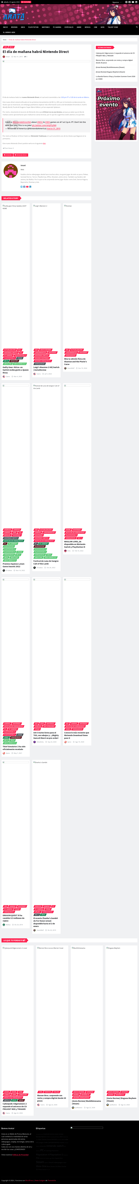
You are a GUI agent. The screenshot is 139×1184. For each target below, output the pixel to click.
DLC (61, 1137)
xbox (64, 1162)
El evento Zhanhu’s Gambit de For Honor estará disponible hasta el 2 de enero (45, 922)
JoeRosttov (78, 1108)
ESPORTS (54, 1139)
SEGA (53, 1158)
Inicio (5, 27)
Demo (58, 1137)
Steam (40, 1162)
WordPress (29, 1180)
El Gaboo (9, 570)
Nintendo (46, 27)
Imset (8, 57)
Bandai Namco (41, 1137)
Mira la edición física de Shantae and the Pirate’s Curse (75, 361)
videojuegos (58, 1162)
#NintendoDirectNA (22, 122)
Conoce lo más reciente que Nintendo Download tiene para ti (76, 735)
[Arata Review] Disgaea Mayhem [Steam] (110, 72)
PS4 (37, 1158)
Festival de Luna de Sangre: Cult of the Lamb (46, 562)
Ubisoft (51, 1162)
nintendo (9, 155)
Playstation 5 (56, 1154)
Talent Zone (113, 27)
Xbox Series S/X (52, 1166)
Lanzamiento (53, 1142)
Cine (95, 27)
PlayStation (33, 27)
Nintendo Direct (22, 155)
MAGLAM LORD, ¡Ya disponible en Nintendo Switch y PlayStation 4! (74, 544)
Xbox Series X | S (44, 1169)
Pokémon (65, 1155)
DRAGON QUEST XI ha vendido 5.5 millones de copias (13, 918)
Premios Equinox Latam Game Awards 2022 (13, 565)
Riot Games (46, 1158)
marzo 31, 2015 (53, 128)
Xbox (23, 27)
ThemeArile (52, 1180)
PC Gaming (57, 27)
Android (46, 1134)
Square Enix (59, 1158)
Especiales (69, 27)
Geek (102, 27)
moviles (61, 1142)
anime (52, 1134)
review (41, 1158)
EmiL (69, 551)
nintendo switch (55, 1145)
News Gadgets (40, 1180)
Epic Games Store (44, 1139)
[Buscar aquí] (137, 27)
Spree (8, 753)
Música (87, 27)
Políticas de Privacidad (20, 1155)
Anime (79, 27)
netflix (37, 1146)
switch (46, 1162)
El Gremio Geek (9, 32)
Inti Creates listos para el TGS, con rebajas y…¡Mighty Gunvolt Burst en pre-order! (46, 735)
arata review (58, 1134)
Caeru (8, 376)
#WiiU (40, 122)
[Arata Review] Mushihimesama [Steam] (110, 67)
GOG (63, 1139)
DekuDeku (40, 742)
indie (66, 1139)
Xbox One (41, 1166)
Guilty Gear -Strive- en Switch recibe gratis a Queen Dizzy (16, 370)
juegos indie (43, 1142)
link (44, 143)
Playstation (55, 1151)
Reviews (14, 27)
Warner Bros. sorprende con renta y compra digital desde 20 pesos (51, 1098)
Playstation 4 (42, 1154)
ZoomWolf (70, 368)
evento (59, 1139)
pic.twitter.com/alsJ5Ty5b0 (44, 125)
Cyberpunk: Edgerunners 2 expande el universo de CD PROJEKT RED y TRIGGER (15, 1106)
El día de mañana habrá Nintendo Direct (22, 40)
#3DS (47, 122)
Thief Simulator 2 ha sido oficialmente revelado (14, 748)
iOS (37, 1142)
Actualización (39, 1134)
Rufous (8, 925)
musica (66, 1142)
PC (42, 1150)
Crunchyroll (53, 1137)
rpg (50, 1158)
